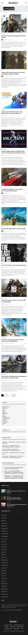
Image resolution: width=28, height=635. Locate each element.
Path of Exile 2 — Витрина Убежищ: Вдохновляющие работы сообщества (11, 446)
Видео (3, 410)
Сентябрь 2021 (4, 565)
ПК (1, 70)
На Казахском (5, 419)
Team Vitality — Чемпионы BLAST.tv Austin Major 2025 (13, 453)
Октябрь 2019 (4, 594)
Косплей (4, 416)
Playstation (3, 298)
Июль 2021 (3, 570)
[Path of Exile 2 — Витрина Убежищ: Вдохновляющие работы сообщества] (3, 498)
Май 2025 (3, 520)
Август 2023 (4, 544)
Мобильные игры (6, 417)
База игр (6, 626)
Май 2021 (3, 575)
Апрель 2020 (4, 578)
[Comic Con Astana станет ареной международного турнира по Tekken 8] (3, 505)
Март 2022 (3, 557)
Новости (4, 420)
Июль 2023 (3, 546)
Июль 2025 (3, 515)
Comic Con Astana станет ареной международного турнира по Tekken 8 (11, 450)
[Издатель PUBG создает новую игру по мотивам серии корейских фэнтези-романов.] (14, 60)
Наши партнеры (20, 626)
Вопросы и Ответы (8, 625)
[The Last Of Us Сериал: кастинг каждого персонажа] (14, 253)
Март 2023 (3, 552)
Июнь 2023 (3, 549)
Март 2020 (3, 581)
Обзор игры (5, 421)
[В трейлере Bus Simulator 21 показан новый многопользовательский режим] (14, 177)
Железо (4, 412)
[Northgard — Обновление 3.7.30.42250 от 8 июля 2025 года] (3, 491)
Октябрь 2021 (4, 562)
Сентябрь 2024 (4, 536)
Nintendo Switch (6, 406)
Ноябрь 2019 (4, 591)
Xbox (3, 409)
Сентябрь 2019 (4, 596)
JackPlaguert (6, 115)
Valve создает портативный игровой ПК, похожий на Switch (13, 468)
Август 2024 (4, 539)
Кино (2, 263)
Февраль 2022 (4, 560)
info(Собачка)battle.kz (18, 610)
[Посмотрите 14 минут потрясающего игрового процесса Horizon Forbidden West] (14, 327)
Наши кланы (16, 628)
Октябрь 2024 (4, 533)
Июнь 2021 (3, 573)
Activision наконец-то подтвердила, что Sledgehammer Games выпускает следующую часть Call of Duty (13, 472)
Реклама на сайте (8, 628)
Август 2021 (4, 568)
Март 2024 (3, 541)
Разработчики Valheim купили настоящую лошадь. (13, 228)
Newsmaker (5, 39)
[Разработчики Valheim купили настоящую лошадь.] (14, 216)
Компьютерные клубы (19, 625)
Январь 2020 (4, 586)
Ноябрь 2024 (4, 531)
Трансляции (12, 626)
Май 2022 (3, 554)
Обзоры (4, 423)
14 (12, 395)
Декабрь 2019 (4, 589)
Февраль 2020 (4, 583)
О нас (22, 628)
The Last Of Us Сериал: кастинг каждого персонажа (13, 265)
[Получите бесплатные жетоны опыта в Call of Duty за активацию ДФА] (14, 288)
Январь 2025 (4, 525)
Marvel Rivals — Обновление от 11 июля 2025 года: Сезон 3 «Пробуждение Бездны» (12, 457)
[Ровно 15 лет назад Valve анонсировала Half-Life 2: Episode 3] (14, 23)
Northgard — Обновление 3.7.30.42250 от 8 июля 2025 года (13, 442)
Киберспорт (3, 149)
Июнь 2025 (3, 518)
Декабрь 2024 (4, 528)
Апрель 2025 (4, 523)
